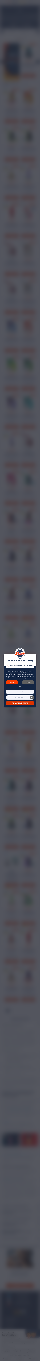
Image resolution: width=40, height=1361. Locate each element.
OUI (12, 682)
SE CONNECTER (20, 703)
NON (28, 682)
